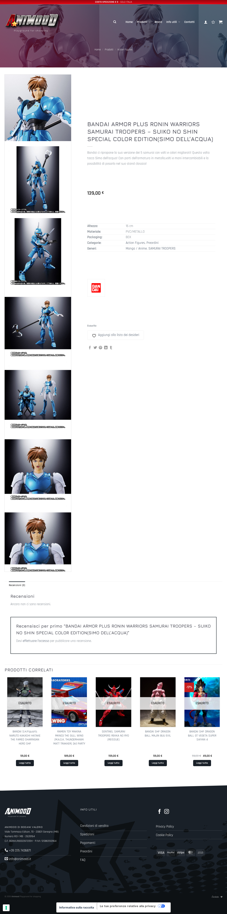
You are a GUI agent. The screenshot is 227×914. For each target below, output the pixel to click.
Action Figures (124, 49)
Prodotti (142, 22)
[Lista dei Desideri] (213, 22)
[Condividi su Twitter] (95, 348)
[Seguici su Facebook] (159, 812)
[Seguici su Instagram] (166, 812)
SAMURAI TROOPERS (162, 248)
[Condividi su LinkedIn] (106, 348)
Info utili (171, 22)
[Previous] (4, 727)
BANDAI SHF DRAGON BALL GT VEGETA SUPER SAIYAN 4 (202, 735)
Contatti (189, 22)
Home (129, 22)
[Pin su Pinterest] (100, 348)
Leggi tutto (25, 763)
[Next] (222, 727)
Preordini (152, 243)
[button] (114, 22)
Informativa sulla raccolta (76, 907)
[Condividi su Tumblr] (111, 348)
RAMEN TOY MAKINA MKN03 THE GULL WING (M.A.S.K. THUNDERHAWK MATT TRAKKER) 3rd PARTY (69, 737)
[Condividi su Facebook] (90, 348)
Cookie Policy (164, 835)
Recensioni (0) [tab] (17, 585)
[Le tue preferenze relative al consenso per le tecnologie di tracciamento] (6, 907)
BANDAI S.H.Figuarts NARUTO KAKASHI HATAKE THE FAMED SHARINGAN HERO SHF (24, 737)
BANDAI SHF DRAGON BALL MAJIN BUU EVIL (158, 733)
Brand (158, 22)
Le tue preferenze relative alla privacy (128, 906)
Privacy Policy (165, 826)
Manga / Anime (136, 248)
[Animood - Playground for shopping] (36, 22)
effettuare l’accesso (36, 641)
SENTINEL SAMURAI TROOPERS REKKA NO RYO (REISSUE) (113, 735)
